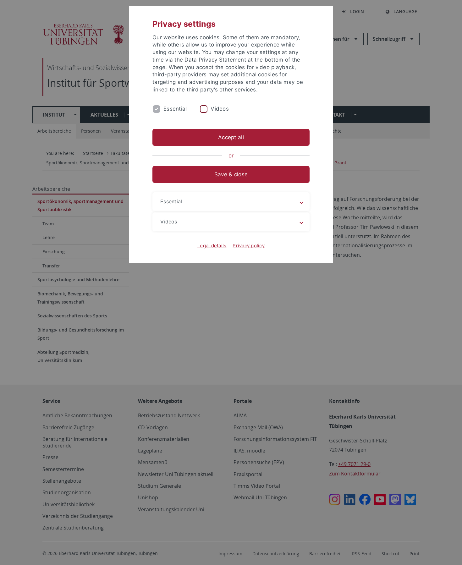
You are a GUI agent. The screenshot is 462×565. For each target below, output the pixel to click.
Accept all (231, 137)
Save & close (231, 174)
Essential (175, 109)
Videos (220, 109)
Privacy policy (249, 246)
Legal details (211, 246)
